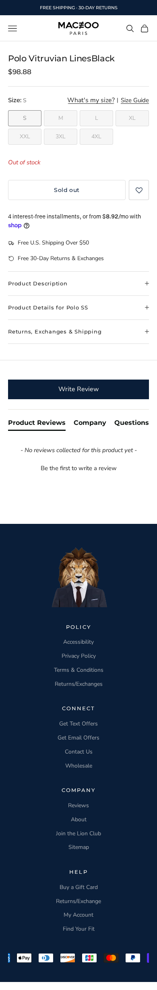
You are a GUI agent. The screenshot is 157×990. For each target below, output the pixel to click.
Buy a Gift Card (79, 887)
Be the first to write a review (79, 468)
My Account (78, 915)
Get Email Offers (78, 737)
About (79, 819)
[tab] (37, 424)
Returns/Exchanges (79, 684)
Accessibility (78, 642)
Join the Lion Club (78, 833)
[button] (139, 190)
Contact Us (79, 752)
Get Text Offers (78, 723)
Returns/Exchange (78, 901)
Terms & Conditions (78, 670)
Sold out (66, 190)
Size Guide (135, 100)
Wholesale (78, 766)
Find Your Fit (79, 929)
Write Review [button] (78, 389)
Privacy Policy (79, 656)
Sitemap (78, 847)
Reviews (78, 805)
